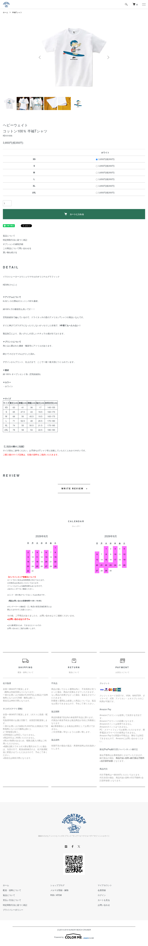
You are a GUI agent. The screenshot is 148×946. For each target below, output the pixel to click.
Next (108, 57)
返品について (9, 235)
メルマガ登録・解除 (59, 890)
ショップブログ (57, 885)
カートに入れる (77, 214)
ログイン (102, 895)
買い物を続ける (10, 252)
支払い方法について (12, 900)
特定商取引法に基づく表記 (15, 239)
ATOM (59, 895)
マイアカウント (105, 885)
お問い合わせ (104, 904)
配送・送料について (12, 890)
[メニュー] (143, 4)
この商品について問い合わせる (17, 248)
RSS (52, 895)
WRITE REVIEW (72, 488)
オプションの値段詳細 (13, 244)
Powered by (59, 937)
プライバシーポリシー (13, 909)
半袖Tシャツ (17, 12)
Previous (40, 57)
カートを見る (104, 900)
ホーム (5, 12)
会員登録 (102, 890)
